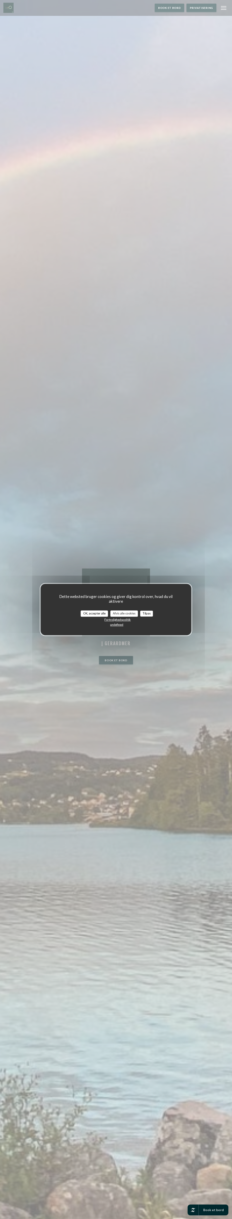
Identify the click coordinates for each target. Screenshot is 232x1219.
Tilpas (147, 613)
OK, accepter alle (94, 613)
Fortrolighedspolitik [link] (117, 619)
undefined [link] (116, 624)
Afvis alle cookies (124, 613)
